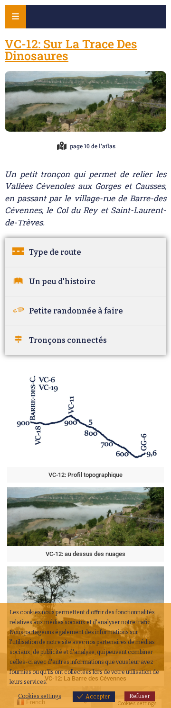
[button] (85, 425)
